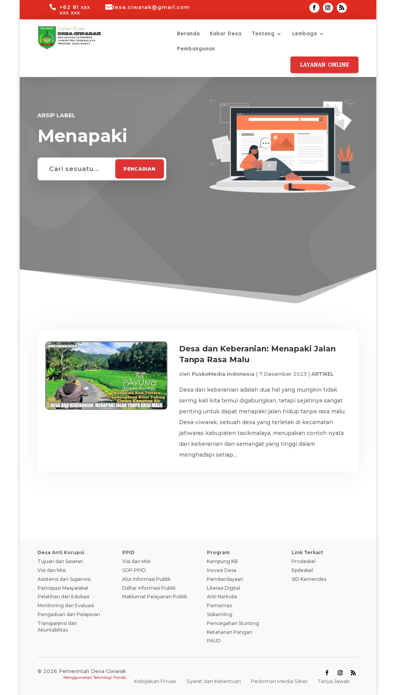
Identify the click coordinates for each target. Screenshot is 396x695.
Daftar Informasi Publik (149, 588)
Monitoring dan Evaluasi (66, 605)
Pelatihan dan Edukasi (63, 596)
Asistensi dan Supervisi (64, 579)
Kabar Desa (226, 33)
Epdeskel (302, 570)
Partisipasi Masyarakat (63, 588)
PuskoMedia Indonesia (223, 374)
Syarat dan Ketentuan (213, 681)
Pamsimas (219, 605)
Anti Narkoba (222, 596)
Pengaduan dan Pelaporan (69, 614)
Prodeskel (304, 561)
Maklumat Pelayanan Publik (154, 596)
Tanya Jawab (334, 681)
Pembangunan (196, 48)
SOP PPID (134, 570)
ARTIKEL (322, 374)
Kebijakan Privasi (155, 681)
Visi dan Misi (52, 570)
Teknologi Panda (110, 677)
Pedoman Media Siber (279, 681)
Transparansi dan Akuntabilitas (57, 626)
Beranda (188, 33)
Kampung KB (222, 561)
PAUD (214, 641)
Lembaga (304, 33)
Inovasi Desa (221, 570)
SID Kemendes (309, 579)
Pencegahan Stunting (233, 623)
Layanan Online (324, 64)
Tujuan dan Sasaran (60, 561)
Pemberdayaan (225, 579)
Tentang (263, 33)
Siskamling (219, 614)
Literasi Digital (223, 588)
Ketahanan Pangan (229, 632)
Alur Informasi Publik (146, 579)
